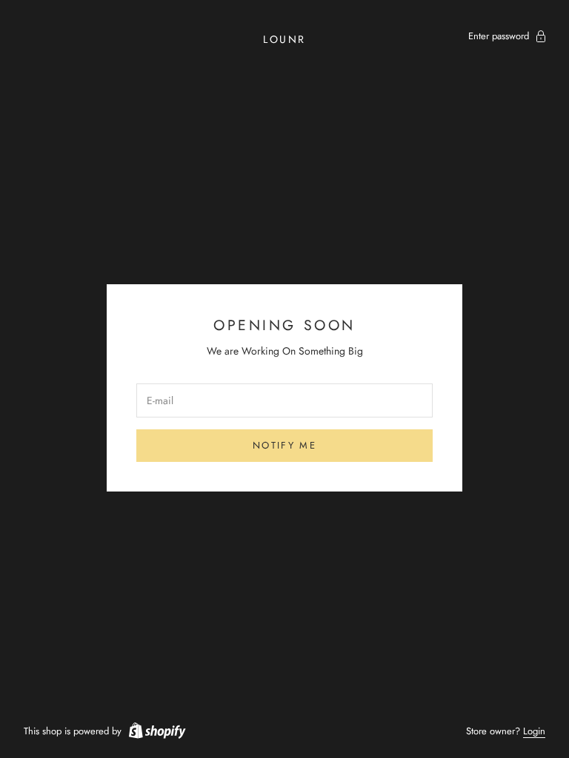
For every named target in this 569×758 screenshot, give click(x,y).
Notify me (284, 445)
